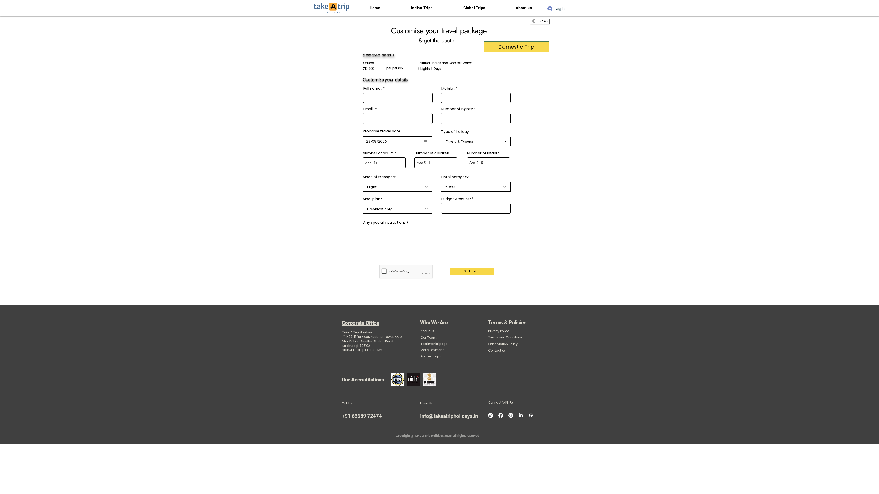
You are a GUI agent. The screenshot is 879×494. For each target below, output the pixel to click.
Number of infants (483, 153)
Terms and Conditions (505, 337)
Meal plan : (372, 199)
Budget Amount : (456, 199)
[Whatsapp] (490, 415)
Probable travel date (381, 131)
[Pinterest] (531, 415)
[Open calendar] (425, 141)
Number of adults (378, 153)
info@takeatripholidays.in (449, 416)
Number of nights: (457, 109)
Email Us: (426, 403)
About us (427, 331)
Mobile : (448, 88)
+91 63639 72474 (362, 416)
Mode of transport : (380, 177)
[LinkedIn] (520, 415)
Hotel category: (455, 177)
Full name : (372, 88)
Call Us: (347, 403)
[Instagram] (510, 415)
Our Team (429, 337)
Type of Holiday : (455, 132)
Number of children (431, 153)
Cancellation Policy (503, 344)
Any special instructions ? (386, 222)
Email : (368, 109)
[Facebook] (500, 415)
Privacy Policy (498, 331)
